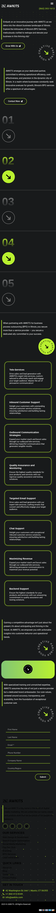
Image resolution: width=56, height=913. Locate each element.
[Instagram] (19, 826)
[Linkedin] (12, 826)
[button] (52, 3)
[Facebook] (5, 826)
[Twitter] (26, 826)
